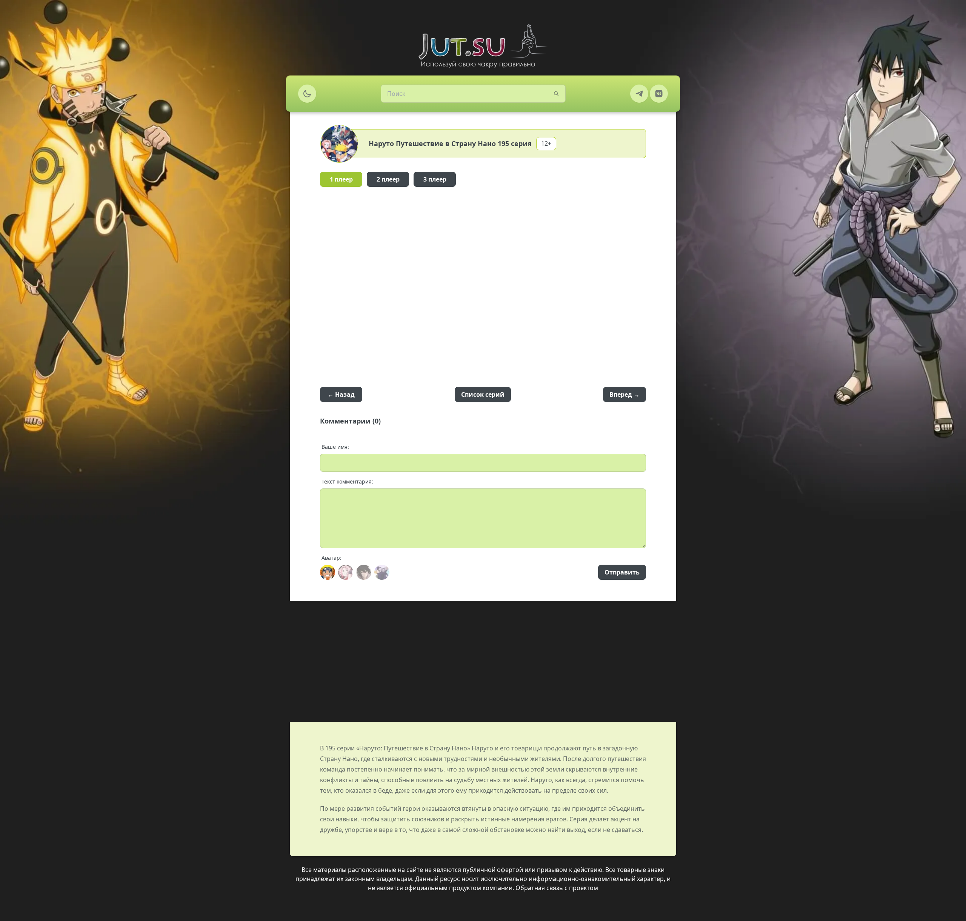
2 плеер (388, 179)
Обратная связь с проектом (556, 888)
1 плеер (341, 179)
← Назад (341, 394)
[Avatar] (327, 572)
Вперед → (624, 394)
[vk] (659, 94)
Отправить (622, 572)
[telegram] (639, 94)
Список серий (483, 394)
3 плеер (434, 179)
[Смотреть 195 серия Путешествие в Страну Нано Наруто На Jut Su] (483, 46)
